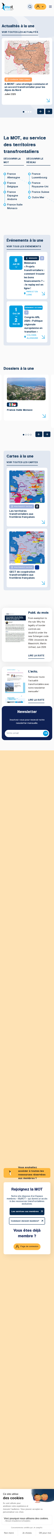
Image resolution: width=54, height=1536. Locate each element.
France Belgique (12, 185)
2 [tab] (25, 113)
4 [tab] (30, 113)
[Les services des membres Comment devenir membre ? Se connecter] (40, 7)
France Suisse (40, 192)
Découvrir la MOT (12, 161)
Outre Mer (38, 197)
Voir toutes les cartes (22, 462)
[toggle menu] (50, 7)
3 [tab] (28, 113)
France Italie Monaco (14, 207)
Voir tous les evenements (24, 247)
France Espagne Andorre (12, 196)
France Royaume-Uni (40, 185)
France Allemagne (13, 176)
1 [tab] (23, 113)
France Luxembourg (39, 176)
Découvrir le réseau (34, 161)
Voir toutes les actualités (20, 32)
